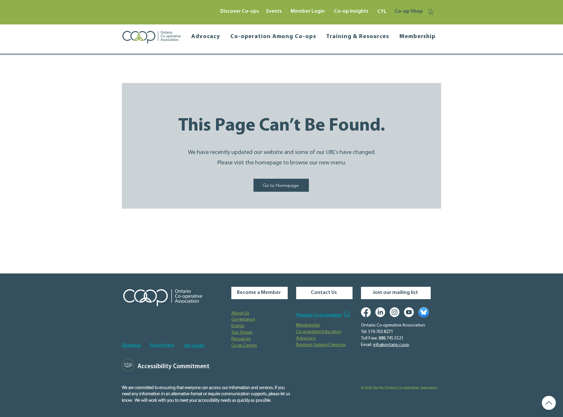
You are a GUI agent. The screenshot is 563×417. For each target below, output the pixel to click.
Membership (308, 325)
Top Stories (242, 332)
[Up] (548, 402)
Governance (243, 319)
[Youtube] (409, 312)
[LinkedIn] (380, 312)
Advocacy (306, 338)
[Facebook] (366, 312)
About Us (240, 313)
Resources (241, 339)
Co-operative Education (318, 331)
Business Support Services (321, 344)
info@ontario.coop (391, 344)
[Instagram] (394, 312)
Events (237, 326)
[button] (431, 12)
